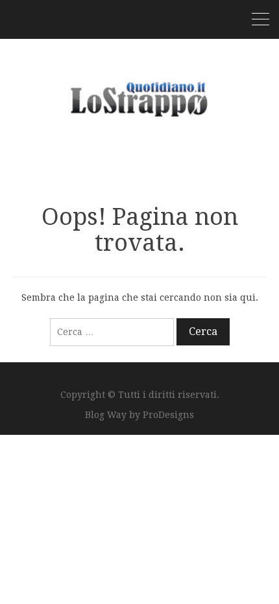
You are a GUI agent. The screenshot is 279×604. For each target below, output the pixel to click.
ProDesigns (168, 415)
